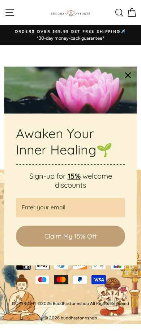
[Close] (128, 75)
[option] (70, 35)
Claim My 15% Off (70, 236)
